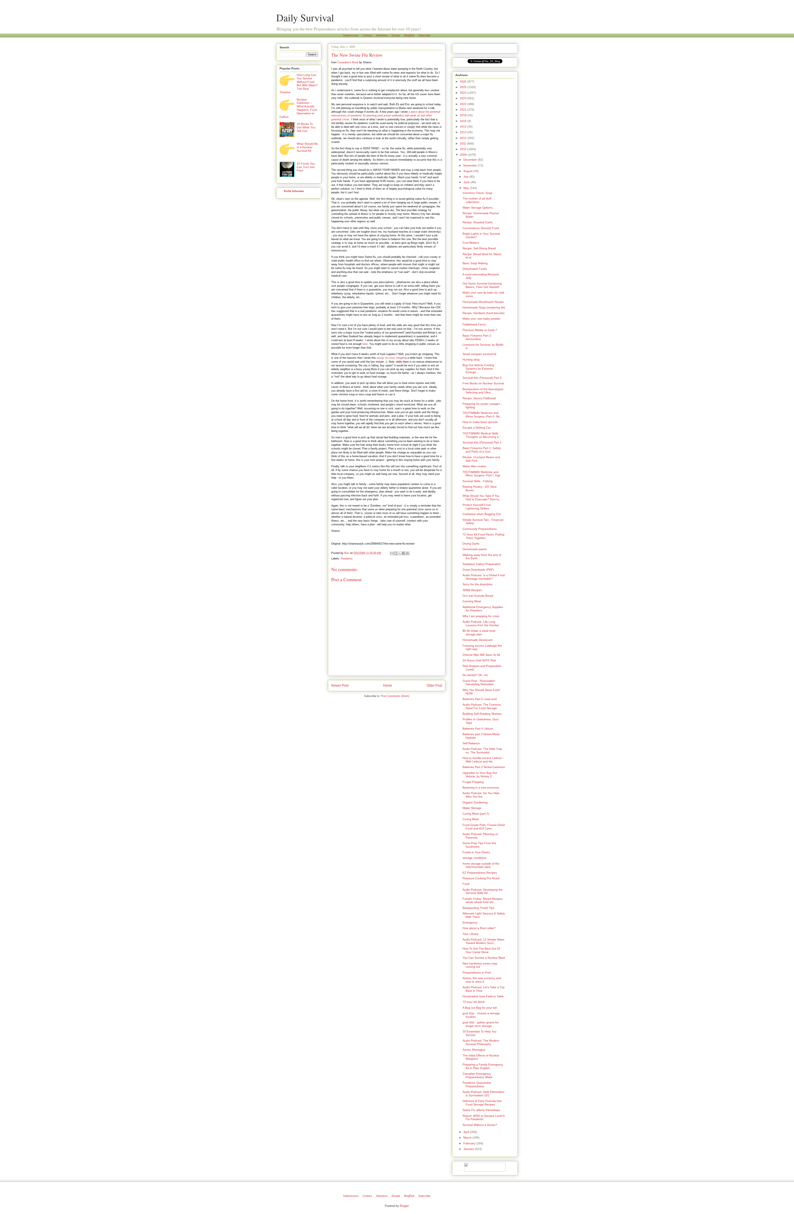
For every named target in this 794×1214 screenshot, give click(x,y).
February (469, 1143)
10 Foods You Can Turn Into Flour (306, 167)
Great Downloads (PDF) (478, 569)
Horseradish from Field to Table (483, 996)
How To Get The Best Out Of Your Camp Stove (481, 950)
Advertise (381, 35)
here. (365, 343)
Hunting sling (471, 359)
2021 (463, 109)
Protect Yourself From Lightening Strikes (477, 506)
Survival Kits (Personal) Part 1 (482, 442)
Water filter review (474, 466)
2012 (463, 138)
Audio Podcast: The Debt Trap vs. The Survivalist (482, 750)
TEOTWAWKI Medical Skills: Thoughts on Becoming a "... (483, 435)
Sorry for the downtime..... (479, 584)
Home (387, 685)
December (470, 159)
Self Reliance (471, 743)
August (468, 171)
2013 (463, 132)
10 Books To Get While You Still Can (306, 127)
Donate (396, 35)
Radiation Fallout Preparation (482, 564)
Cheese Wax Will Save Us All (481, 654)
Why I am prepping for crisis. (481, 616)
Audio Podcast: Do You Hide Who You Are (481, 794)
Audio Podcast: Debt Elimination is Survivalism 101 (483, 1093)
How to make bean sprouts (480, 422)
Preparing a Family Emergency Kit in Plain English (483, 1066)
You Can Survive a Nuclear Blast (484, 957)
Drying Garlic (471, 543)
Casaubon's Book (347, 62)
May (466, 188)
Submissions (351, 35)
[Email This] (392, 553)
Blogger (404, 1205)
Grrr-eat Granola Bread (478, 595)
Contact (367, 35)
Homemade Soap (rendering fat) (484, 307)
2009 (463, 154)
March (467, 1137)
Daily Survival (305, 17)
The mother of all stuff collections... (477, 200)
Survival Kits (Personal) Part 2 (482, 377)
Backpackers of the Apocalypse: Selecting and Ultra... (483, 390)
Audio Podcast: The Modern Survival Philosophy (481, 1042)
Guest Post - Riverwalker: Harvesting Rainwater (479, 682)
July (466, 176)
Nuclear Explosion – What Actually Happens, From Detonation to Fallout (298, 108)
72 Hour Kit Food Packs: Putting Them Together (483, 536)
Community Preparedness (480, 529)
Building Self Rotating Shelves (482, 713)
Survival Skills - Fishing (478, 481)
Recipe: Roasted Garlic (478, 222)
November (470, 165)
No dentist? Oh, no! (475, 675)
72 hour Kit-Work (474, 1002)
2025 (463, 87)
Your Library (470, 934)
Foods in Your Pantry (476, 852)
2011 (463, 143)
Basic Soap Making (475, 263)
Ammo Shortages (474, 1049)
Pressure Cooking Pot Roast (481, 878)
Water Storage (472, 808)
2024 (463, 92)
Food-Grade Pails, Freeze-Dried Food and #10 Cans (484, 826)
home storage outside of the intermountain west (481, 865)
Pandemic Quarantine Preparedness (477, 1084)
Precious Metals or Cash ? (480, 330)
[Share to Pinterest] (407, 553)
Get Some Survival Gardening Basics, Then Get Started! (482, 285)
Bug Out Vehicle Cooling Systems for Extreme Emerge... (478, 368)
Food (466, 883)
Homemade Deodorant (478, 640)
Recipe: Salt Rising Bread (479, 248)
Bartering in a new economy (481, 787)
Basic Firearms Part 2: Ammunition (477, 337)
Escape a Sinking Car (477, 427)
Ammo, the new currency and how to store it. (482, 979)
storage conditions (475, 857)
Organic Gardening (475, 802)
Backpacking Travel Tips (478, 907)
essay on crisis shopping (392, 357)
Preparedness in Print (477, 972)
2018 (463, 115)
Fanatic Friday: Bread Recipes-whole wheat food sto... (483, 900)
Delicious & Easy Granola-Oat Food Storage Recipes (482, 1102)
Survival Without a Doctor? (480, 1125)
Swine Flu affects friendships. (482, 1110)
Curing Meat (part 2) (476, 813)
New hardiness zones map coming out (480, 965)
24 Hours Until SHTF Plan (479, 660)
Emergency (470, 922)
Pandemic (347, 558)
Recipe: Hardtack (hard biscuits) (484, 313)
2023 (463, 98)
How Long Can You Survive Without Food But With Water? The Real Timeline (299, 83)
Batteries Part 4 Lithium (478, 728)
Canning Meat (472, 601)
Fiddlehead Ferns (474, 324)
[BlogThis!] (396, 553)
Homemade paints (475, 549)
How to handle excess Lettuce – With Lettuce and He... (483, 759)
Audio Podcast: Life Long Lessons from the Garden (481, 623)
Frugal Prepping (473, 782)
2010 (463, 149)
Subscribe (424, 35)
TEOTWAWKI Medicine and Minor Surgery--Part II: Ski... (482, 414)
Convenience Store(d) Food (481, 228)
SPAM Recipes (472, 590)
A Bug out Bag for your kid (480, 1007)
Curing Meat (471, 819)
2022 (463, 104)
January (469, 1149)
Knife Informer (294, 191)
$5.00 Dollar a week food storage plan (479, 632)
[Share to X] (400, 553)
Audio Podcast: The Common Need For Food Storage (482, 706)
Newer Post (339, 685)
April (466, 1132)
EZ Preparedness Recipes (480, 872)
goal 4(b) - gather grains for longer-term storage (481, 1024)
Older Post (434, 685)
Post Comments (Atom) (395, 696)
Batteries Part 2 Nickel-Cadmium (484, 767)
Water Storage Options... (479, 207)
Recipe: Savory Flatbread (479, 398)
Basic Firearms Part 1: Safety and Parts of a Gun (482, 449)
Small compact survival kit (479, 354)
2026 (463, 81)
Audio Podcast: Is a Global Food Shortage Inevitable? (484, 577)
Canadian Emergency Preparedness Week (477, 1075)
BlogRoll (409, 35)
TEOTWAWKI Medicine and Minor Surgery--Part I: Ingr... (482, 473)
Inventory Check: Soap (477, 193)
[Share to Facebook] (404, 553)
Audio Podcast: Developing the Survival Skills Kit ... (483, 891)
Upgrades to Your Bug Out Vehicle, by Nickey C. (480, 774)
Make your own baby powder (481, 318)
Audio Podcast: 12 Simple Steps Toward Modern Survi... (483, 941)
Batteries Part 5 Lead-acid (480, 699)
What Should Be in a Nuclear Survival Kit (307, 147)
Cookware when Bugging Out (482, 514)
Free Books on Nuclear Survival (483, 383)
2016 (463, 121)
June (467, 182)
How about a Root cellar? (479, 928)
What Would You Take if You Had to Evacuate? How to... (482, 497)
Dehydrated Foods (475, 268)
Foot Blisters (471, 242)
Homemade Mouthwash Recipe (483, 302)
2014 (463, 126)
